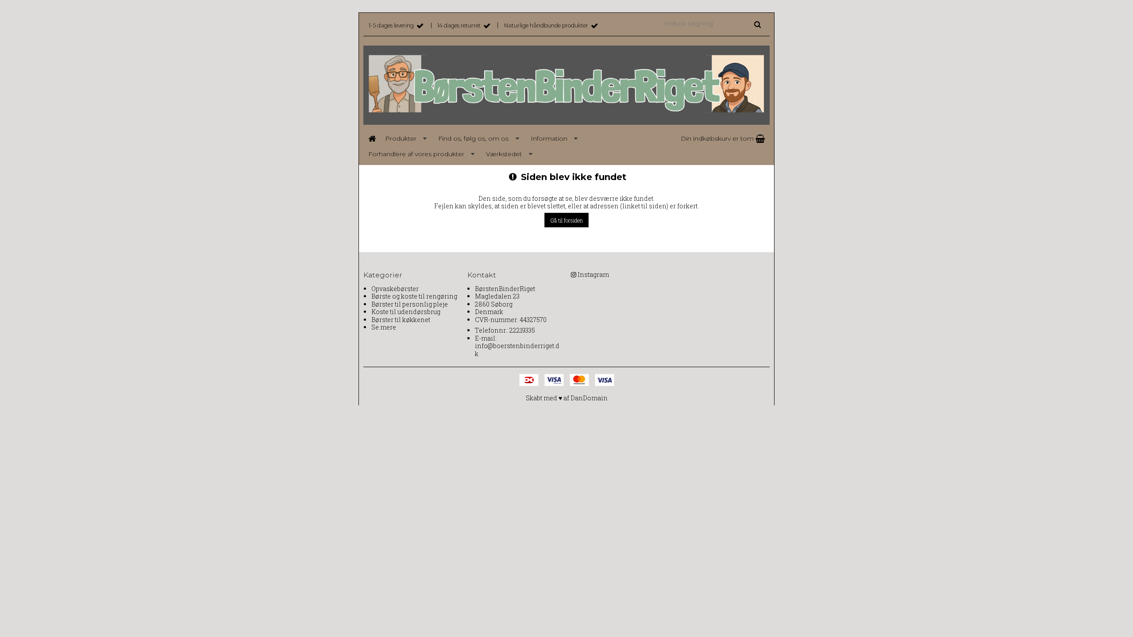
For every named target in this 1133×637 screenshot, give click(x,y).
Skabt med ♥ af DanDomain (567, 398)
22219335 (522, 330)
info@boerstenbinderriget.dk (517, 350)
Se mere (383, 327)
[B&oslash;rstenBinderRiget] (566, 85)
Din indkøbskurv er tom (718, 138)
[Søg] (757, 24)
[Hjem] (371, 138)
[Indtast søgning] (712, 23)
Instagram (593, 274)
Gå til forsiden (566, 220)
